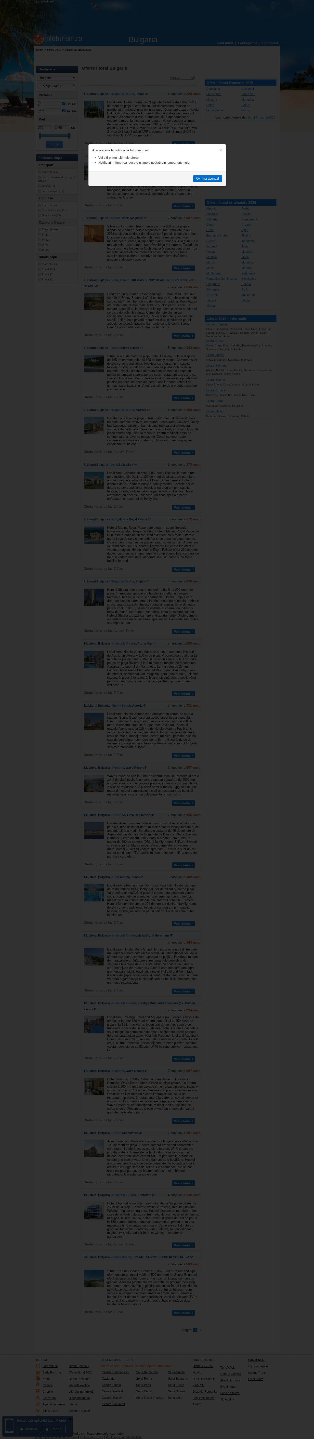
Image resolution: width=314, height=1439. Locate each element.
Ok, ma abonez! (207, 178)
